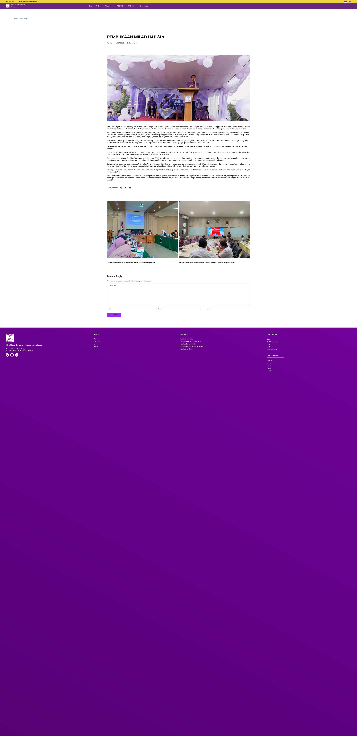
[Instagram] (16, 355)
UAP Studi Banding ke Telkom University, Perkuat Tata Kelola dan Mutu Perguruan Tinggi (207, 262)
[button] (121, 188)
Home (90, 6)
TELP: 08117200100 (11, 1)
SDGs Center (144, 6)
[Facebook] (7, 355)
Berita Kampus (24, 19)
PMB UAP (131, 6)
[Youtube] (12, 355)
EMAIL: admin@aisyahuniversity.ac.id (28, 1)
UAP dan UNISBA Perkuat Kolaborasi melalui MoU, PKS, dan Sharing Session (131, 262)
